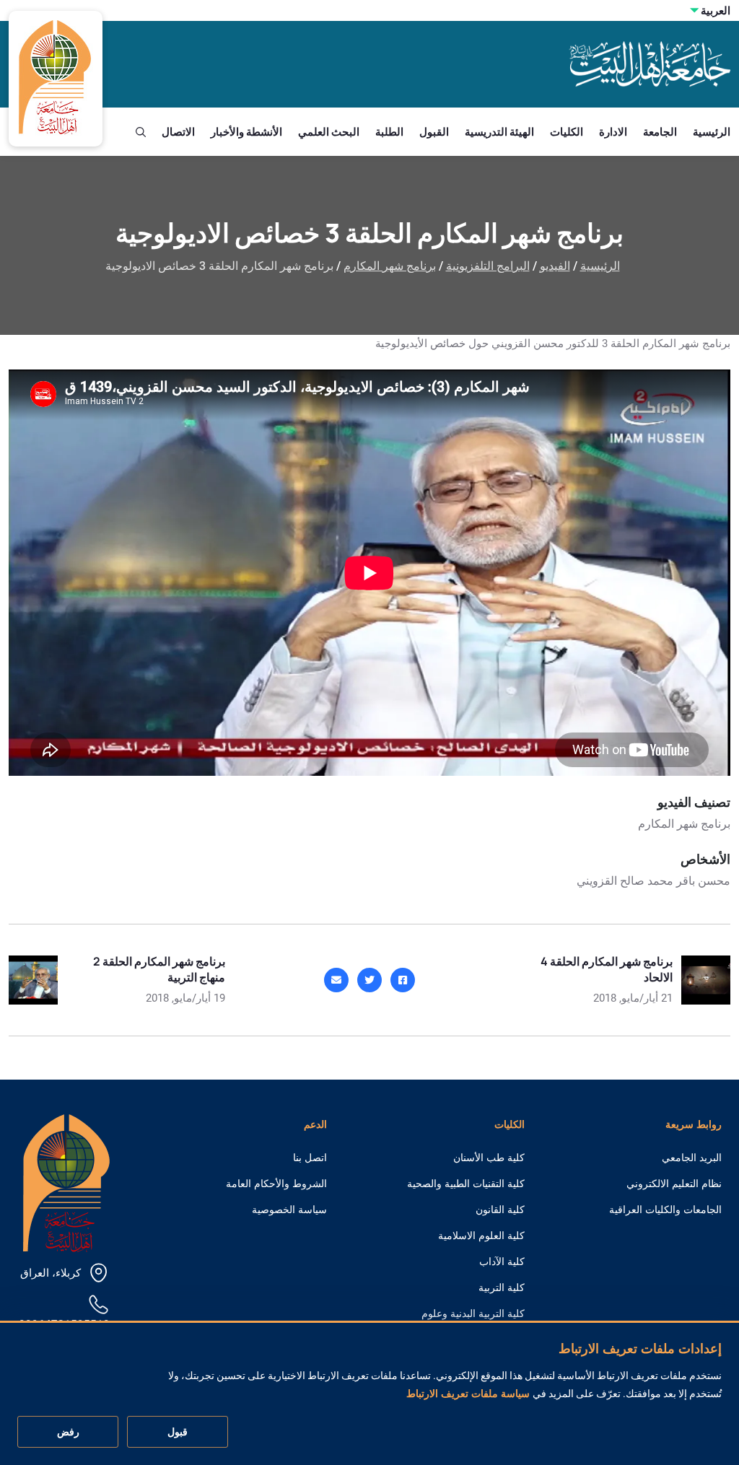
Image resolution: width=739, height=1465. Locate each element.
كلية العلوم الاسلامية (481, 1235)
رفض (68, 1432)
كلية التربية (501, 1287)
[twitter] (369, 980)
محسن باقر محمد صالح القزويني (653, 881)
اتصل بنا (310, 1157)
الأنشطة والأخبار (246, 131)
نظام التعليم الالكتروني (674, 1183)
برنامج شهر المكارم (390, 266)
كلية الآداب (502, 1261)
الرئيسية (711, 131)
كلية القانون (500, 1209)
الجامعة (660, 131)
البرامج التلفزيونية (488, 266)
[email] (336, 980)
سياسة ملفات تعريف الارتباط (468, 1393)
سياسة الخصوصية (289, 1209)
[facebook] (402, 980)
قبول (177, 1432)
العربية (715, 10)
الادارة (613, 131)
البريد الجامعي (692, 1157)
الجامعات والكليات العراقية (665, 1209)
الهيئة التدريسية (499, 131)
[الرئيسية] (66, 1181)
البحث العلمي (328, 131)
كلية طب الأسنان (489, 1157)
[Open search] (141, 132)
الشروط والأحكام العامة (276, 1183)
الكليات (566, 131)
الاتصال (178, 131)
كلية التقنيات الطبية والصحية (466, 1183)
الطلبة (389, 131)
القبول (434, 131)
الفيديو (555, 266)
